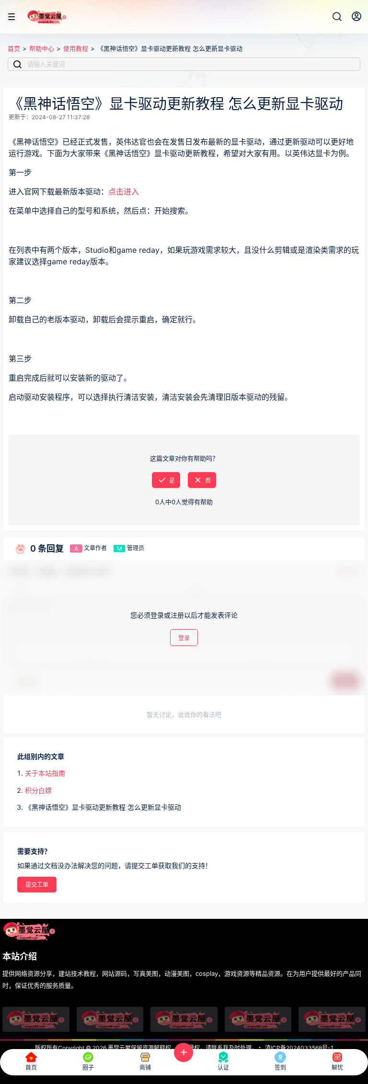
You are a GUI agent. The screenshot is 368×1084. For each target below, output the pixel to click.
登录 (184, 638)
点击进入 (123, 191)
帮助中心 (41, 48)
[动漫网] (35, 1019)
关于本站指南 (45, 773)
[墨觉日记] (332, 1019)
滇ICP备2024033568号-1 (299, 1047)
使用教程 (75, 48)
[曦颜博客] (184, 1019)
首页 (14, 48)
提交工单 (36, 884)
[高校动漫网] (110, 1019)
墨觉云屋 (118, 1047)
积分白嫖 (38, 790)
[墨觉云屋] (258, 1019)
